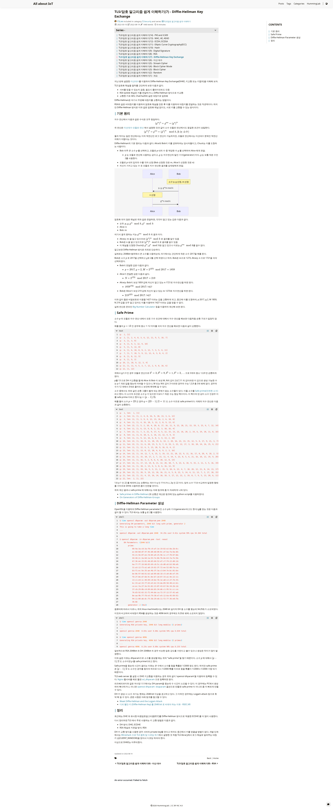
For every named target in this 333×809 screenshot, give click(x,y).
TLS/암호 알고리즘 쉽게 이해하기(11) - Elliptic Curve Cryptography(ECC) (153, 44)
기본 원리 (275, 31)
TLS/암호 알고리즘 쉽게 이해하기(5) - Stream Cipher (143, 63)
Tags (289, 3)
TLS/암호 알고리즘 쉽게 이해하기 (177, 21)
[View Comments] (328, 804)
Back (209, 758)
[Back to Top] (328, 798)
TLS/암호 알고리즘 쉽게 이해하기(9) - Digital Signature (144, 50)
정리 (273, 40)
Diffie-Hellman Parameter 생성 (285, 37)
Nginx (120, 679)
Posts (281, 3)
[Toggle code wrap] (212, 331)
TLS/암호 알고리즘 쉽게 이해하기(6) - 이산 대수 (140, 60)
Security (147, 21)
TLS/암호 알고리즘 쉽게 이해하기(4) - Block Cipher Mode (145, 66)
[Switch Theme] (326, 3)
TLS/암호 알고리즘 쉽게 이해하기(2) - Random (140, 72)
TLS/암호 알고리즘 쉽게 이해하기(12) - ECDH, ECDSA (143, 41)
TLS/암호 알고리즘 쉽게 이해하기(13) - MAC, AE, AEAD (144, 38)
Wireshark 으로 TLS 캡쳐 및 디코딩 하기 (140, 735)
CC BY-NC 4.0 (177, 805)
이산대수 (135, 81)
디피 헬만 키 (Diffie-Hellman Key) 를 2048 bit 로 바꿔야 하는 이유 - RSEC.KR (155, 704)
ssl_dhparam (148, 679)
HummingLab (314, 3)
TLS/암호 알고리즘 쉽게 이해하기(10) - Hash (139, 47)
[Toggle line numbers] (208, 331)
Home (216, 758)
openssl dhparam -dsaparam (151, 686)
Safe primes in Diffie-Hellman (134, 494)
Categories (299, 3)
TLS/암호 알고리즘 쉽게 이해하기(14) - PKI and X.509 (143, 35)
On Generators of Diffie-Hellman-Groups (140, 497)
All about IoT (43, 3)
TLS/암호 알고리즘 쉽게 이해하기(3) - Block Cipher (142, 69)
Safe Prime (276, 34)
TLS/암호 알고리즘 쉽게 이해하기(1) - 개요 (138, 75)
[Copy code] (216, 331)
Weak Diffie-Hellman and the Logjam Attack (141, 701)
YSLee (120, 21)
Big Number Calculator (144, 306)
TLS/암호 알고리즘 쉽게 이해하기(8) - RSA (138, 53)
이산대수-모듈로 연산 (134, 127)
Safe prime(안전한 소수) (206, 390)
